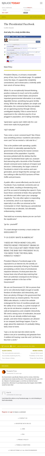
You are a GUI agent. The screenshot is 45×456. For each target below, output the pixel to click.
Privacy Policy (23, 439)
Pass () (27, 7)
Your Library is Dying (8, 358)
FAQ (23, 434)
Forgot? (29, 7)
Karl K (9, 392)
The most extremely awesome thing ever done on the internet (20, 353)
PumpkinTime (12, 371)
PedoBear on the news (36, 355)
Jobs (23, 429)
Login (11, 412)
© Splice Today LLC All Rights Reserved (23, 450)
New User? (5, 12)
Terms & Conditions (23, 445)
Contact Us (23, 418)
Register (4, 412)
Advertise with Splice (23, 423)
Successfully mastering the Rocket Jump (14, 355)
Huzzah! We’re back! (37, 353)
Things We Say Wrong (36, 358)
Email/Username (7, 7)
